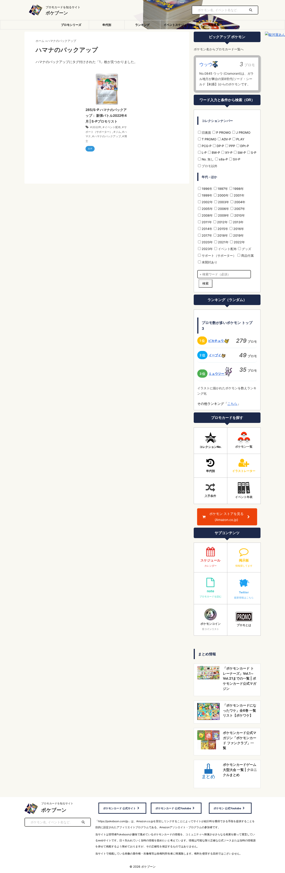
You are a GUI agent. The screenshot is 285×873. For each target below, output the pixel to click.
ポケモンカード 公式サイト (119, 808)
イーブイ (215, 355)
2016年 (238, 229)
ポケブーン (57, 13)
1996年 (206, 189)
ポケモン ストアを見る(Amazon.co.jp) (226, 517)
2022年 (96, 127)
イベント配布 (113, 127)
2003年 (223, 202)
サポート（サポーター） (218, 255)
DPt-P (244, 146)
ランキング (142, 25)
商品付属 (247, 255)
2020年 (207, 242)
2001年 (238, 195)
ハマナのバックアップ (107, 136)
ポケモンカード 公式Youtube (173, 808)
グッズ (246, 249)
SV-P (236, 159)
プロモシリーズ (71, 25)
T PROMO (208, 139)
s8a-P (223, 159)
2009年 (223, 215)
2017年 (206, 235)
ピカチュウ (216, 340)
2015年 (222, 229)
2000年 (223, 195)
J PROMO (242, 132)
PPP (231, 146)
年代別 (106, 25)
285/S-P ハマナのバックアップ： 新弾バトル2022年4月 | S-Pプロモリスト (106, 115)
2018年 (222, 235)
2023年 (207, 249)
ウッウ (206, 64)
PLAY (239, 139)
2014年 (206, 229)
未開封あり (209, 262)
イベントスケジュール (178, 25)
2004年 (239, 202)
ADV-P (226, 139)
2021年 (223, 242)
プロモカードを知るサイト (57, 803)
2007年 (239, 209)
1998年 (238, 189)
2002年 (207, 202)
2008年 (207, 215)
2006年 (223, 209)
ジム (118, 131)
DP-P (220, 146)
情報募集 (214, 25)
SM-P (241, 152)
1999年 (206, 195)
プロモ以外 (209, 166)
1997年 (222, 189)
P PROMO (223, 132)
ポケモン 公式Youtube (227, 808)
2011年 (206, 222)
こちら (232, 404)
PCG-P (206, 146)
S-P (253, 152)
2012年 (222, 222)
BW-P (215, 152)
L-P (204, 152)
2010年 (239, 215)
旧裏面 (206, 132)
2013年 (238, 222)
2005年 (207, 209)
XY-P (228, 152)
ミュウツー (217, 373)
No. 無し (207, 159)
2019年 (238, 235)
